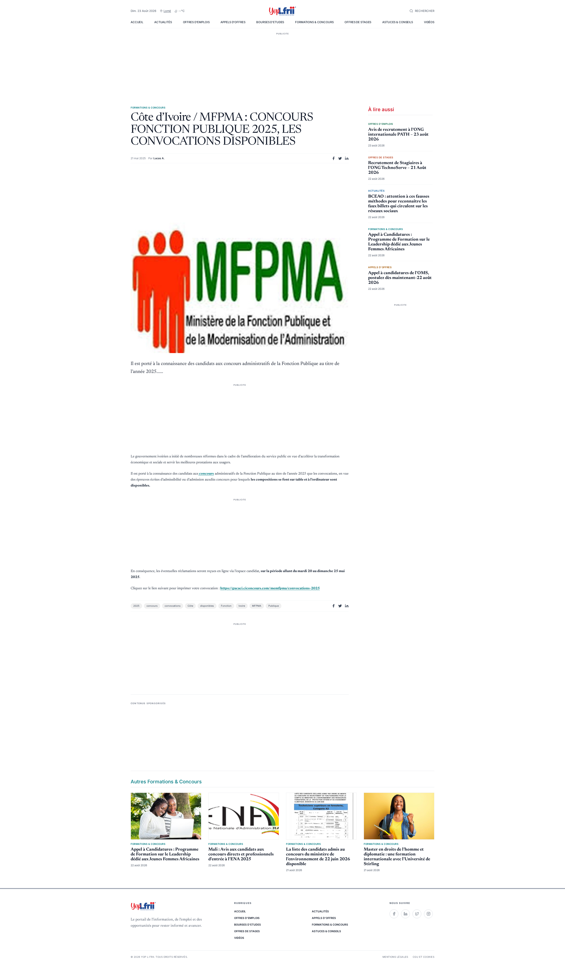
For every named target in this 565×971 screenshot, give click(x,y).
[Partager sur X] (340, 158)
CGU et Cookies (423, 956)
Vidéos (429, 22)
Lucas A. (159, 158)
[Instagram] (428, 913)
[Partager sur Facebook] (333, 158)
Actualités (163, 22)
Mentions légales (395, 956)
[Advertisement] (282, 63)
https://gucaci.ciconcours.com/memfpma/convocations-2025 (270, 588)
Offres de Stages (358, 22)
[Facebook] (394, 913)
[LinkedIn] (405, 913)
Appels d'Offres (232, 22)
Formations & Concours (314, 22)
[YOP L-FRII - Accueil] (282, 11)
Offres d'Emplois (196, 22)
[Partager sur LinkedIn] (347, 158)
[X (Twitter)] (416, 913)
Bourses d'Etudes (270, 22)
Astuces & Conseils (397, 22)
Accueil (137, 22)
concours (206, 473)
